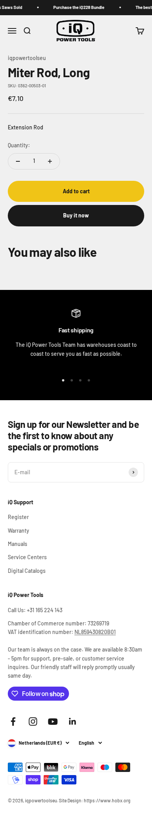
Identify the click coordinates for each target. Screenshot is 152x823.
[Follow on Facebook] (13, 721)
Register (18, 517)
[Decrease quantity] (18, 161)
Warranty (18, 530)
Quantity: (19, 145)
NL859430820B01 (95, 632)
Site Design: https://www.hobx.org (95, 800)
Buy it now (76, 215)
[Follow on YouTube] (53, 721)
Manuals (17, 543)
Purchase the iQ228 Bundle (77, 7)
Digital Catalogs (27, 570)
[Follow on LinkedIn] (72, 721)
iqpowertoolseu (27, 58)
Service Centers (27, 557)
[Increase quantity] (50, 161)
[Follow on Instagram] (33, 721)
